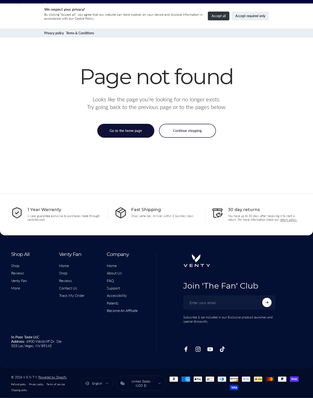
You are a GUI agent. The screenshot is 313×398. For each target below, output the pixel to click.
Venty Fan (19, 280)
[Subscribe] (267, 302)
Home (64, 265)
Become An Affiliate (122, 310)
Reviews (17, 273)
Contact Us (68, 288)
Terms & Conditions (80, 33)
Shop (15, 265)
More (15, 288)
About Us (114, 273)
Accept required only (250, 16)
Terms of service (56, 384)
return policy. (288, 219)
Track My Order (72, 295)
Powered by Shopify (52, 377)
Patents (113, 303)
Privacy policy (54, 33)
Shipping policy (19, 390)
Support (113, 288)
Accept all (219, 16)
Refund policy (18, 384)
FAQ (110, 280)
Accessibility (117, 295)
